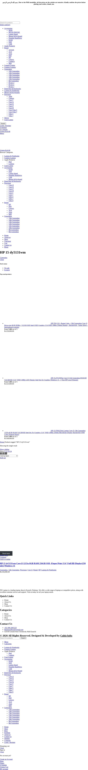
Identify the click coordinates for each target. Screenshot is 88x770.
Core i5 (11, 104)
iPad (10, 162)
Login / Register (9, 742)
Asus (10, 54)
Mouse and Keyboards (12, 92)
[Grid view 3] (3, 454)
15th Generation (14, 79)
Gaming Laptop (9, 65)
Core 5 (11, 100)
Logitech (12, 61)
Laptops (11, 164)
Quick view (4, 555)
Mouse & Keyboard (15, 36)
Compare (7, 740)
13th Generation (14, 75)
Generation (8, 69)
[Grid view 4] (6, 454)
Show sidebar (4, 449)
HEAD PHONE (14, 32)
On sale (6, 268)
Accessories (8, 28)
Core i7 (11, 106)
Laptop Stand (13, 34)
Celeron (11, 98)
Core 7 (11, 195)
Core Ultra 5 (13, 110)
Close (2, 260)
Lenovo (11, 59)
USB (10, 44)
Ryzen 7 (11, 87)
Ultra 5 (11, 114)
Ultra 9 (11, 201)
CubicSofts (66, 635)
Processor (7, 94)
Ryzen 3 (11, 83)
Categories (3, 258)
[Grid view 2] (1, 454)
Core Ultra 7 (13, 112)
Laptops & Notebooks (11, 91)
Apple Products (9, 46)
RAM (11, 40)
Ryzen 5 (11, 85)
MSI (10, 63)
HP (10, 57)
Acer (10, 52)
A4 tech (11, 50)
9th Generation (14, 230)
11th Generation (14, 71)
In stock (7, 270)
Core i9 (11, 108)
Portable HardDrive (15, 38)
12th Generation (14, 73)
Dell (10, 56)
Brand (6, 48)
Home (2, 442)
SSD (10, 42)
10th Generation (14, 228)
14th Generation (14, 77)
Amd (10, 96)
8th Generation (14, 81)
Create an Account (6, 759)
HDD (10, 30)
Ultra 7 (11, 116)
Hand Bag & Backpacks (12, 89)
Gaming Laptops (10, 67)
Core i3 (11, 102)
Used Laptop (8, 120)
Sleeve (6, 118)
